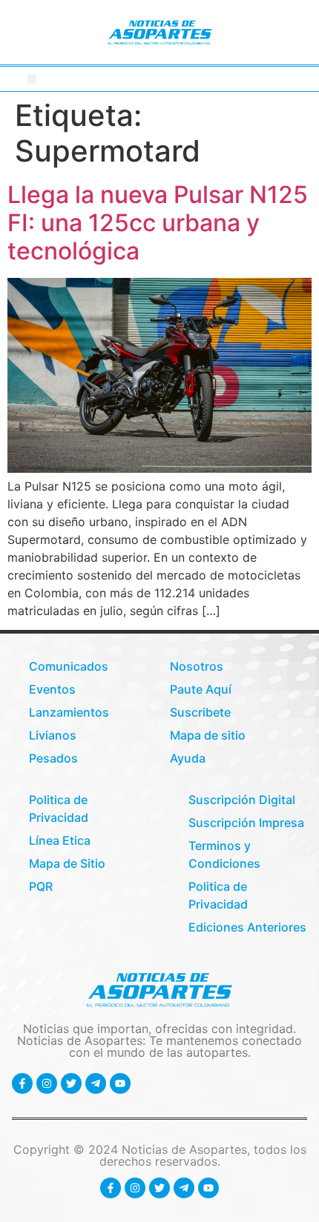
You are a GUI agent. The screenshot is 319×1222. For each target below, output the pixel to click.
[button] (32, 79)
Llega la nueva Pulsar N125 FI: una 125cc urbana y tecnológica (157, 223)
